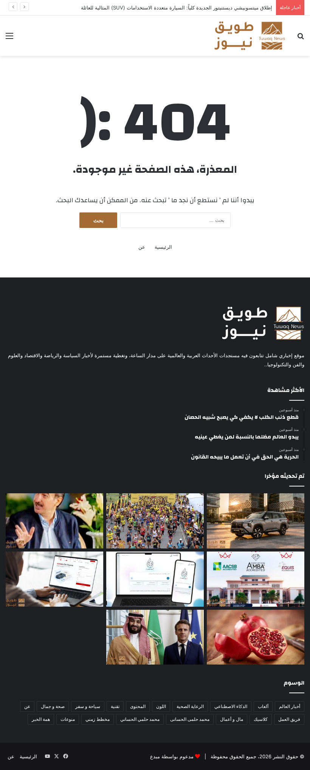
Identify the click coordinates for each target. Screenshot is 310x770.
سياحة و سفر (87, 706)
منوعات (67, 719)
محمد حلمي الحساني (140, 719)
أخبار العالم (289, 706)
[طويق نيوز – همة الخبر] (249, 36)
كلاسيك (261, 719)
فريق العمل (289, 719)
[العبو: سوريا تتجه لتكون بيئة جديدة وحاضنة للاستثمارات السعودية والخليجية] (54, 520)
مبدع (155, 756)
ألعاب (263, 706)
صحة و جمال (53, 706)
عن (141, 247)
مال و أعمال (231, 719)
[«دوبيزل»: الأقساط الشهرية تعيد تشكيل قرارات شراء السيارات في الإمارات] (54, 579)
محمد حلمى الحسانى (189, 719)
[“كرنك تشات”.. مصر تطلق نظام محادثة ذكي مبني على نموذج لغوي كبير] (155, 579)
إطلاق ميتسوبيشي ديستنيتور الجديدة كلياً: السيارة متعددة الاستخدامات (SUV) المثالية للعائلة (176, 8)
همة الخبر (41, 719)
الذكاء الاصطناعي (230, 706)
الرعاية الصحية (190, 706)
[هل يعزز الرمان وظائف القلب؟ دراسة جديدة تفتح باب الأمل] (255, 637)
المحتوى (138, 706)
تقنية (115, 706)
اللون (161, 706)
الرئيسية (163, 247)
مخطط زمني (97, 719)
